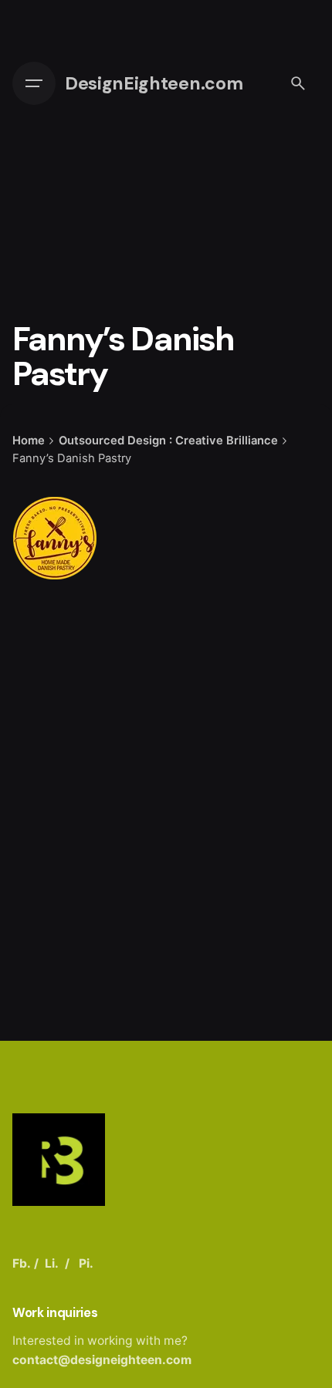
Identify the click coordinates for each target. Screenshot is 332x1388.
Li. (52, 1263)
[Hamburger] (34, 83)
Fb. (21, 1263)
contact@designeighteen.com (101, 1360)
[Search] (298, 83)
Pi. (86, 1263)
